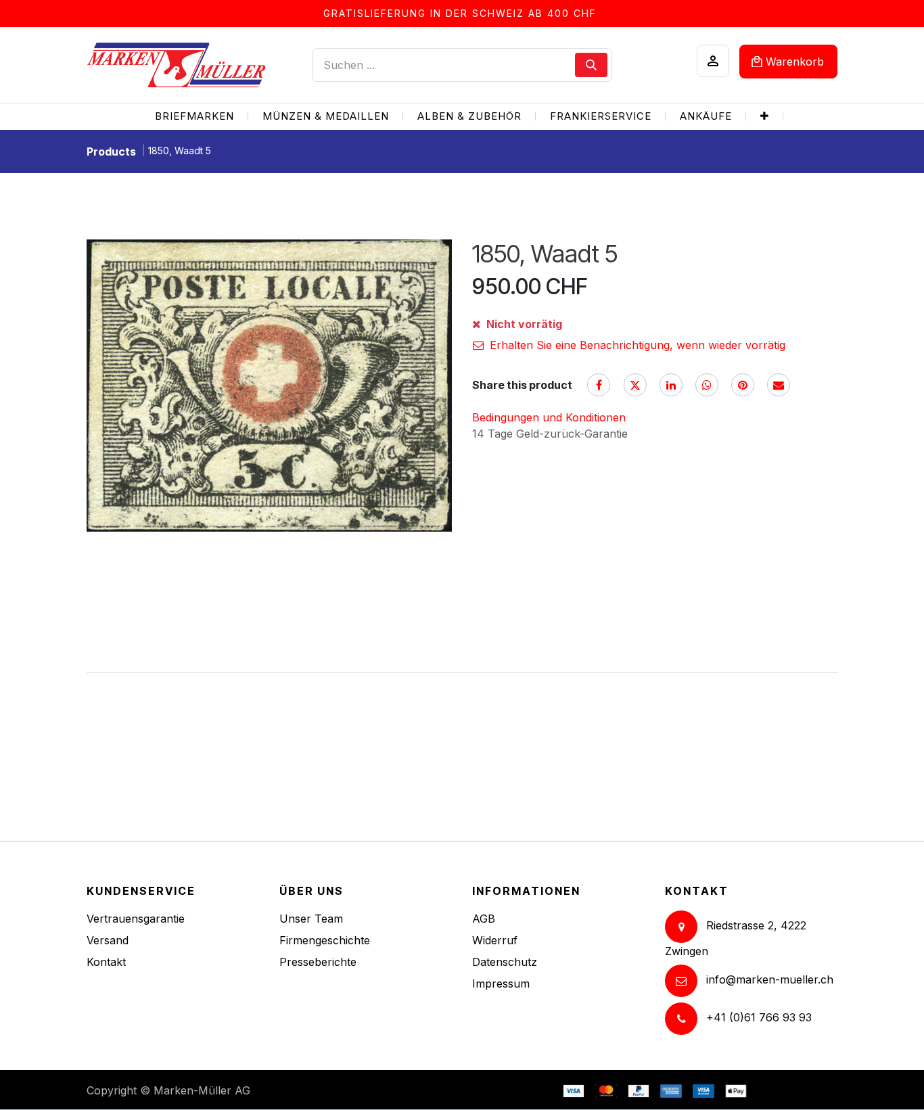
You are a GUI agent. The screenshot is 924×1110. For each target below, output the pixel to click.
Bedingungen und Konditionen (549, 417)
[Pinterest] (742, 384)
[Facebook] (598, 384)
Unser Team (311, 918)
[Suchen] (591, 65)
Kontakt (106, 962)
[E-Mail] (778, 384)
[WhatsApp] (706, 384)
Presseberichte (317, 962)
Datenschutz (504, 962)
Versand (108, 940)
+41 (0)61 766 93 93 (759, 1018)
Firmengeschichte (324, 940)
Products (111, 151)
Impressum (501, 983)
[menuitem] (194, 116)
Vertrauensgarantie (136, 918)
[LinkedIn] (671, 384)
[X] (635, 384)
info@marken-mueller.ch (769, 980)
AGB (483, 918)
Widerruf (494, 940)
